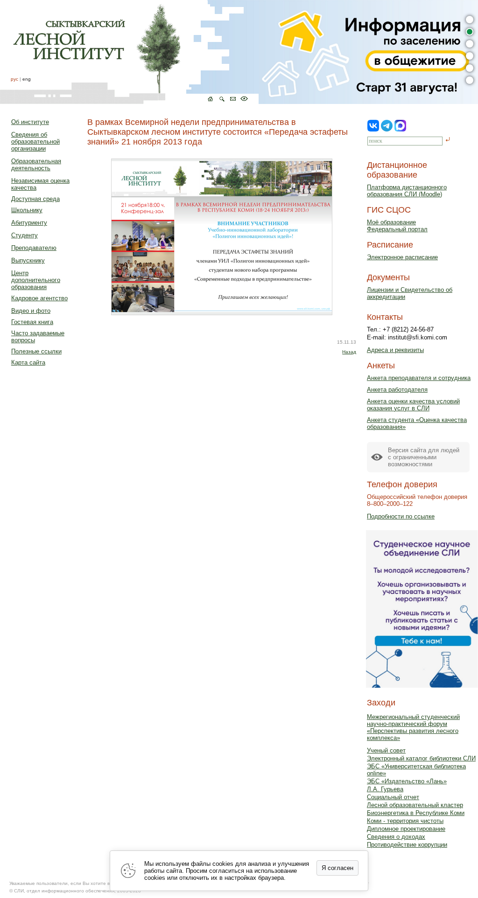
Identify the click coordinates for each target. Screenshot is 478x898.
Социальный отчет (393, 797)
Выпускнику (28, 260)
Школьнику (26, 210)
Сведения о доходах (396, 836)
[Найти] (447, 140)
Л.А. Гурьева (385, 789)
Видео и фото (30, 310)
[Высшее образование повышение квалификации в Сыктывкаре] (129, 52)
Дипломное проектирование (406, 828)
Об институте (30, 121)
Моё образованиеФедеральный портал (397, 226)
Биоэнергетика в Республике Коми (415, 812)
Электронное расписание (402, 257)
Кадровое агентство (39, 298)
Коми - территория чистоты (405, 820)
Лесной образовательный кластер (415, 804)
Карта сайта (28, 362)
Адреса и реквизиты (395, 349)
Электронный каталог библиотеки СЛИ (421, 758)
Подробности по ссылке (401, 516)
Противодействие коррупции (407, 844)
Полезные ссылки (36, 351)
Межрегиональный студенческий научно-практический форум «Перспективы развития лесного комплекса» (413, 727)
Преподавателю (33, 247)
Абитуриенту (29, 222)
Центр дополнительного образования (35, 279)
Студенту (24, 235)
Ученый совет (386, 750)
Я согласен (337, 867)
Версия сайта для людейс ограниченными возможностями (423, 457)
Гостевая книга (32, 321)
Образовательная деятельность (36, 165)
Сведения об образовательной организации (35, 141)
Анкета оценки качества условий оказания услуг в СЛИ (413, 405)
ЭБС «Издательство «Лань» (407, 781)
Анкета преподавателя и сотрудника (419, 377)
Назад (349, 351)
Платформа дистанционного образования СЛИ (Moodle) (407, 191)
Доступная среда (35, 198)
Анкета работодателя (397, 389)
